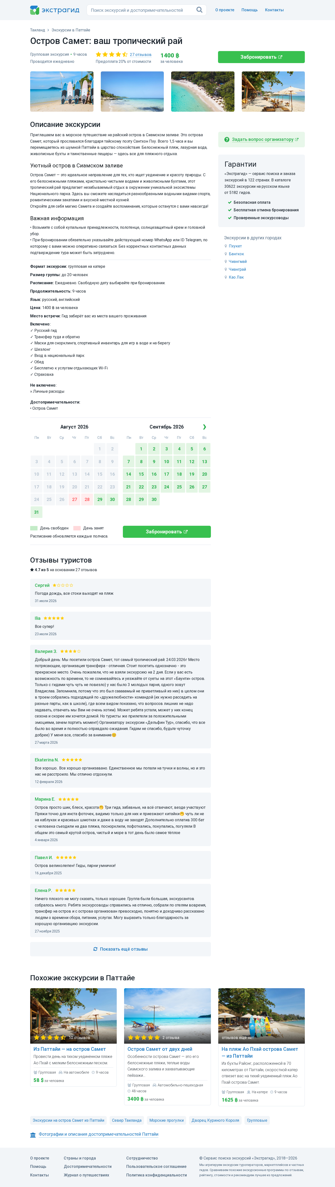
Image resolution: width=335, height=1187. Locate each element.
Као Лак (236, 277)
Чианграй (237, 269)
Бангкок (236, 254)
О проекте (224, 10)
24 (36, 499)
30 (112, 499)
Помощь (250, 10)
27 (74, 499)
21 (87, 486)
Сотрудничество (142, 1158)
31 (36, 512)
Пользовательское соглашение (156, 1166)
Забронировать (259, 57)
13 (74, 474)
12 (61, 474)
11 (49, 474)
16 (112, 474)
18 (49, 486)
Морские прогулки (166, 1120)
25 (49, 499)
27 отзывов (141, 54)
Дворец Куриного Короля (215, 1120)
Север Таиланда (127, 1120)
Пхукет (235, 246)
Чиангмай (238, 261)
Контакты (274, 10)
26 (61, 499)
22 (99, 486)
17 (36, 486)
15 (99, 474)
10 (36, 474)
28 (87, 499)
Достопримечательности (88, 1166)
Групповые (257, 1120)
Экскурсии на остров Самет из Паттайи (68, 1120)
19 (61, 486)
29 (99, 499)
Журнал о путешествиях (86, 1175)
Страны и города (80, 1158)
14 (87, 474)
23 (112, 486)
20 (74, 486)
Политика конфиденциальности (156, 1175)
